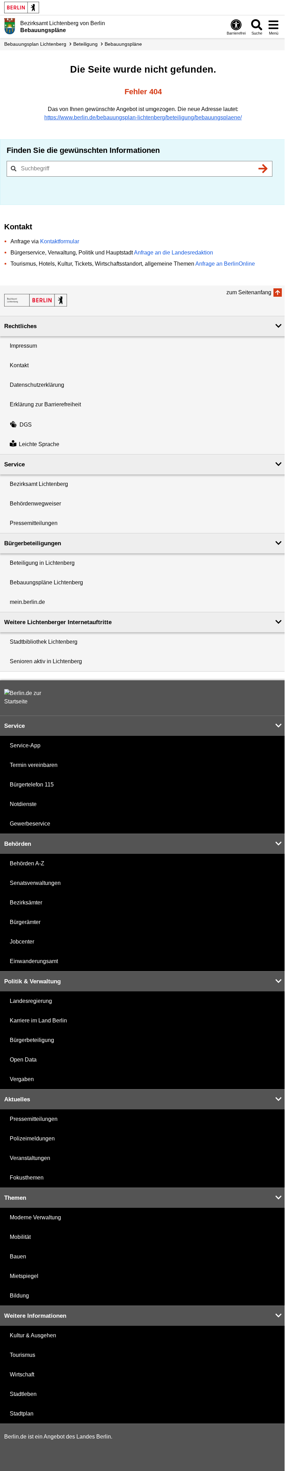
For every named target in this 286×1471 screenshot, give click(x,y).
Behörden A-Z (27, 863)
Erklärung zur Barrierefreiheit (45, 404)
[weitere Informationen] (9, 26)
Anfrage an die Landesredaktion (173, 253)
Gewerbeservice (30, 824)
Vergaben (22, 1079)
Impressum (23, 346)
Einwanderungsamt (34, 961)
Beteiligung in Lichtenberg (42, 563)
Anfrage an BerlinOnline (225, 264)
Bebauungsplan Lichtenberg (35, 44)
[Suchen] (263, 168)
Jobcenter (22, 942)
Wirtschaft (22, 1374)
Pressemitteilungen (34, 523)
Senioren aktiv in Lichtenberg (46, 661)
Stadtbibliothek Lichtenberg (43, 642)
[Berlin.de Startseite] (21, 7)
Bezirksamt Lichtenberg (39, 484)
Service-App (25, 745)
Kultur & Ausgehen (33, 1335)
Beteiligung (85, 44)
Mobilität (20, 1237)
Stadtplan (21, 1414)
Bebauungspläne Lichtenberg (46, 582)
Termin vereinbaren (34, 765)
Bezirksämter (26, 902)
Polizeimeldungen (32, 1138)
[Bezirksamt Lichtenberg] (35, 300)
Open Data (23, 1060)
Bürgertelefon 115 (32, 785)
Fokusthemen (27, 1178)
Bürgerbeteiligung (32, 1040)
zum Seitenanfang (248, 292)
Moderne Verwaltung (35, 1217)
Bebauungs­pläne (123, 44)
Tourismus (22, 1355)
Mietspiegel (24, 1276)
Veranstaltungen (30, 1158)
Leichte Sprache (39, 444)
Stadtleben (23, 1394)
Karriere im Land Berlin (38, 1020)
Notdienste (23, 804)
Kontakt (19, 365)
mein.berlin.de (27, 602)
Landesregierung (31, 1001)
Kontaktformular (59, 241)
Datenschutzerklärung (37, 385)
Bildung (19, 1296)
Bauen (18, 1256)
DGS (26, 425)
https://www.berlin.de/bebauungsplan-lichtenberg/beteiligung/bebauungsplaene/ (143, 117)
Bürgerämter (25, 922)
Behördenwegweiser (35, 504)
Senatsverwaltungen (35, 883)
